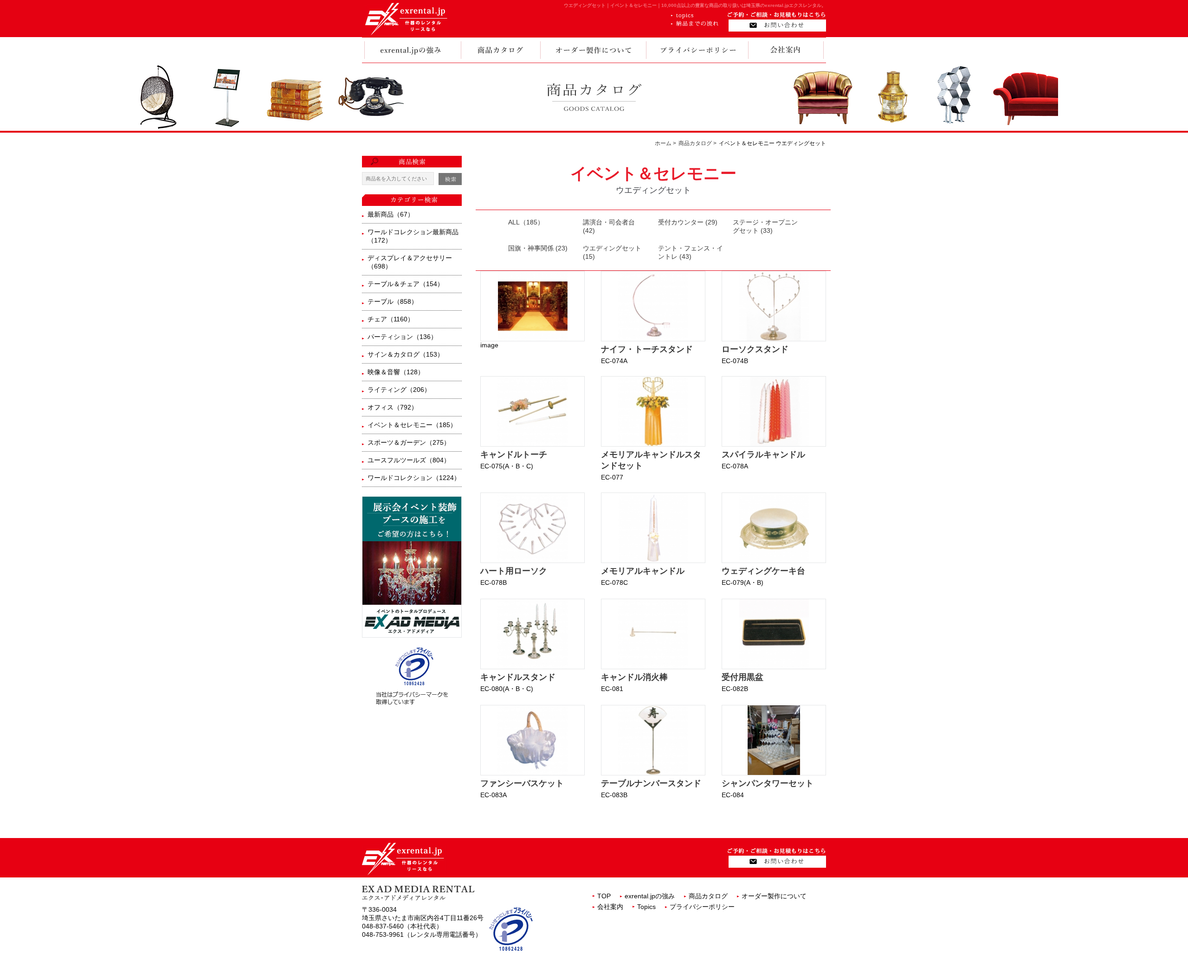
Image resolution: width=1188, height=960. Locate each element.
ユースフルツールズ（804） (409, 460)
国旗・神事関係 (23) (538, 248)
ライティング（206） (399, 389)
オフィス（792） (393, 407)
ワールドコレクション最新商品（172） (413, 236)
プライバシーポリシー (702, 906)
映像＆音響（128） (396, 372)
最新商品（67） (391, 214)
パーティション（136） (402, 336)
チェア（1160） (391, 319)
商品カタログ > (697, 143)
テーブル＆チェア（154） (406, 284)
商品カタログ (708, 896)
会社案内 (610, 906)
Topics (646, 906)
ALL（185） (526, 222)
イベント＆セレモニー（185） (412, 425)
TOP (604, 896)
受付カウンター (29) (687, 222)
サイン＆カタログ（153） (406, 354)
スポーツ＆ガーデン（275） (409, 442)
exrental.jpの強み (650, 896)
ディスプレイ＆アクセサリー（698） (410, 262)
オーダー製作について (774, 896)
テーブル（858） (393, 301)
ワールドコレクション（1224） (414, 477)
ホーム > (665, 143)
